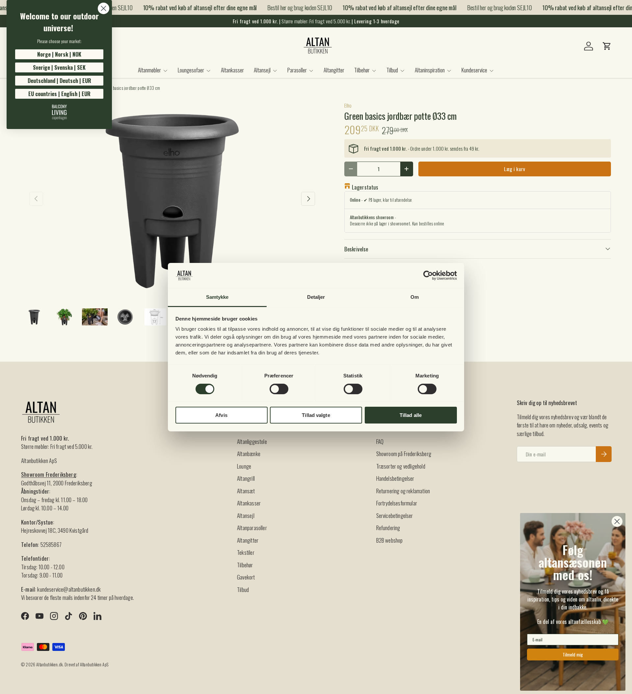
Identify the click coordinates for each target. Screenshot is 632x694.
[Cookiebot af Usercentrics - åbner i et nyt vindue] (428, 275)
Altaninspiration (430, 70)
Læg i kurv (514, 169)
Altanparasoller (252, 528)
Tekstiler (245, 552)
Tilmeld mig (573, 654)
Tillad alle (411, 415)
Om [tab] (414, 297)
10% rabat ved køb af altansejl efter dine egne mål (195, 7)
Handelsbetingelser (395, 478)
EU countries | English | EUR (59, 94)
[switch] (279, 389)
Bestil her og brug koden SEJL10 (294, 7)
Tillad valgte (316, 415)
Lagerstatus (365, 187)
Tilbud (392, 70)
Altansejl (262, 70)
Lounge (244, 466)
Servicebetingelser (394, 515)
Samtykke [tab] (217, 297)
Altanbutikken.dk (49, 664)
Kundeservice (474, 70)
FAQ (380, 441)
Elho (348, 105)
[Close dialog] (103, 8)
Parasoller (297, 70)
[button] (607, 46)
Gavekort (246, 577)
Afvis (221, 415)
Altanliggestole (252, 441)
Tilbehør (362, 70)
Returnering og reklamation (403, 491)
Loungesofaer (191, 70)
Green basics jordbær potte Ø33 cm (131, 88)
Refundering (388, 528)
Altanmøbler (149, 70)
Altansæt (246, 491)
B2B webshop (389, 540)
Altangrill (246, 478)
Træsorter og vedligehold (400, 466)
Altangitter (334, 70)
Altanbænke (248, 454)
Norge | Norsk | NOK (59, 54)
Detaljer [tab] (316, 297)
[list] (172, 198)
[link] (59, 112)
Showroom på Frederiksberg (403, 454)
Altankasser (232, 70)
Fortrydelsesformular (396, 503)
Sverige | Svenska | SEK (59, 67)
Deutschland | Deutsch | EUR (59, 81)
